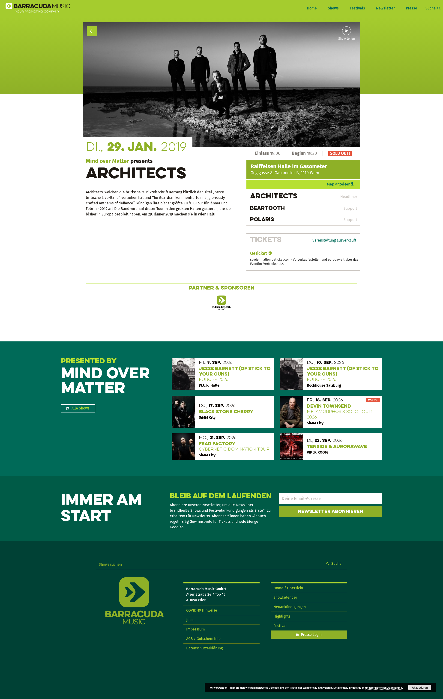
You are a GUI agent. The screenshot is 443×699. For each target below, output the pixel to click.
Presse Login (311, 634)
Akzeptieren (420, 687)
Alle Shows (80, 408)
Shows (333, 8)
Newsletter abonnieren (330, 511)
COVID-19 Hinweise (201, 610)
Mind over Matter (107, 161)
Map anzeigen (338, 184)
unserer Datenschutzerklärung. (384, 687)
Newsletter (385, 8)
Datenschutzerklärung (204, 648)
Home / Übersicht (288, 588)
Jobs (189, 620)
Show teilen (346, 39)
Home (312, 8)
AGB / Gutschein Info (203, 638)
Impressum (195, 629)
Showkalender (285, 597)
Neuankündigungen (289, 607)
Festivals (357, 8)
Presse (411, 8)
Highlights (281, 616)
